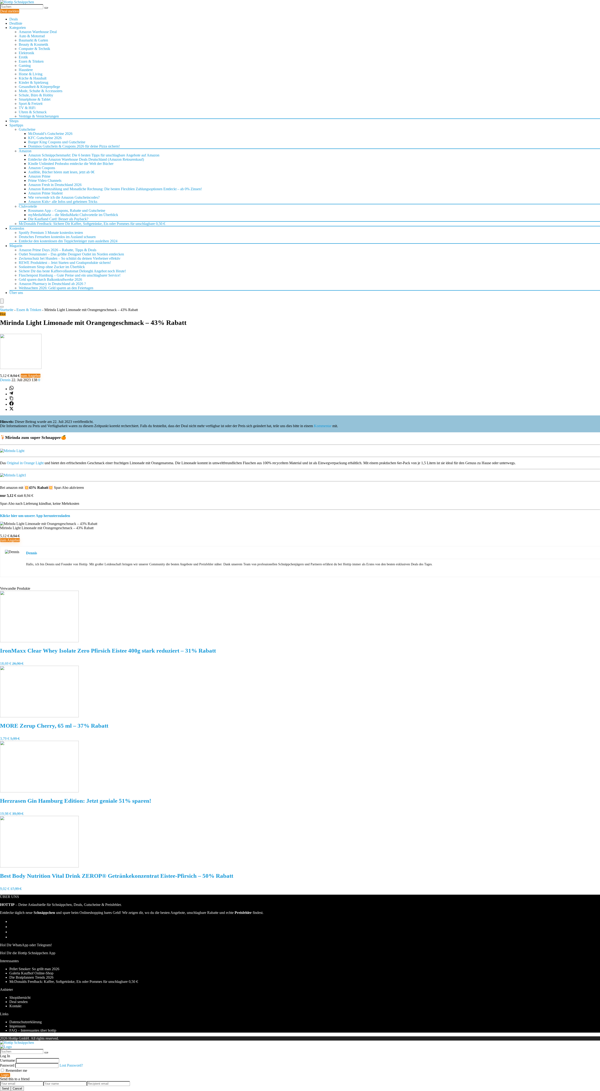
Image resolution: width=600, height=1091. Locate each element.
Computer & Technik (34, 49)
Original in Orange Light (25, 463)
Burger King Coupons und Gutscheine (56, 142)
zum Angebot (31, 376)
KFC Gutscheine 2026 (45, 138)
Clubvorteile (28, 206)
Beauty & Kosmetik (33, 44)
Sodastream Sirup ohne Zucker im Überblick (52, 267)
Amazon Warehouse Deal (38, 32)
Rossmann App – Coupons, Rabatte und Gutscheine (66, 211)
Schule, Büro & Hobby (36, 95)
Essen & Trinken (31, 61)
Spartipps (16, 125)
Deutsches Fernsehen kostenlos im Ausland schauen (57, 237)
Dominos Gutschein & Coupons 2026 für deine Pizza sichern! (74, 146)
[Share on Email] (11, 927)
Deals (13, 19)
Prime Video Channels (44, 180)
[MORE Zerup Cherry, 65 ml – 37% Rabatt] (39, 716)
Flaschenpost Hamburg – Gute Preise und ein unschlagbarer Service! (69, 275)
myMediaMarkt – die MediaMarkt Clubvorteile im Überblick (73, 215)
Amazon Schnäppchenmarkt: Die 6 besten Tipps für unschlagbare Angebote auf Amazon (93, 155)
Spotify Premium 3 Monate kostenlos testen (51, 233)
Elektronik (26, 53)
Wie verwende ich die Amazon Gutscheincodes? (64, 197)
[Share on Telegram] (11, 394)
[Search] (2, 307)
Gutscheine (27, 129)
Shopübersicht (19, 998)
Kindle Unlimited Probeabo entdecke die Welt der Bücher (70, 164)
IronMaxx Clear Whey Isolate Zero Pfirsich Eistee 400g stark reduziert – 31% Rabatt (108, 650)
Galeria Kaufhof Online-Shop (31, 973)
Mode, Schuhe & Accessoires (40, 91)
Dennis (5, 380)
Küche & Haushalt (32, 78)
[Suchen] (46, 7)
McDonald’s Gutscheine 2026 (50, 134)
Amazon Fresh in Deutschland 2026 (55, 185)
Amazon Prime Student (45, 193)
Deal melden (9, 11)
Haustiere (26, 70)
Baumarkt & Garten (33, 40)
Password (7, 1065)
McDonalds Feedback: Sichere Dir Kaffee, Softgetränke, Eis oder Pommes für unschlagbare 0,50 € (92, 224)
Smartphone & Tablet (34, 99)
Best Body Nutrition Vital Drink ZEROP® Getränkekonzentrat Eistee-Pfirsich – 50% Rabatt (116, 876)
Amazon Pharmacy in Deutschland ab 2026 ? (52, 284)
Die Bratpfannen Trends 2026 (31, 977)
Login (5, 1075)
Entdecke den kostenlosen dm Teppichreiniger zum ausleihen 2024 (68, 241)
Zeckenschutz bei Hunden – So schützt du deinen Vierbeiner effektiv (69, 258)
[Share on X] (11, 409)
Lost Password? (71, 1065)
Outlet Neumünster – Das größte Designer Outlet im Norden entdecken (71, 254)
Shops (14, 121)
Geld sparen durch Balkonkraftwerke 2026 (50, 279)
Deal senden (18, 1002)
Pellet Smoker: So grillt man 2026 (34, 969)
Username (7, 1060)
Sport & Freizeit (30, 104)
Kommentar (322, 426)
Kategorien (17, 28)
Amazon (25, 151)
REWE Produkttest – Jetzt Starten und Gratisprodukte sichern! (65, 263)
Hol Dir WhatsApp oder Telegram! (26, 945)
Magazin (15, 246)
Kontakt (15, 1006)
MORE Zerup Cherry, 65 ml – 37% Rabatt (54, 725)
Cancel (17, 1088)
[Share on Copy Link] (11, 399)
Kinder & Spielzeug (33, 82)
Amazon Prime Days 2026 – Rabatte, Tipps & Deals (57, 250)
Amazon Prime (39, 176)
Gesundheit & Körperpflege (39, 87)
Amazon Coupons (41, 168)
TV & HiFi (27, 108)
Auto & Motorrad (32, 36)
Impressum (17, 1026)
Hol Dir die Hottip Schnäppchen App (27, 953)
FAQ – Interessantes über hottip (32, 1030)
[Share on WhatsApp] (11, 389)
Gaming (25, 66)
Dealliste (15, 23)
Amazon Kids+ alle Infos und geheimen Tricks (62, 202)
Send (5, 1088)
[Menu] (2, 301)
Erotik (23, 57)
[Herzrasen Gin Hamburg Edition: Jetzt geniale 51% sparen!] (39, 791)
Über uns (16, 293)
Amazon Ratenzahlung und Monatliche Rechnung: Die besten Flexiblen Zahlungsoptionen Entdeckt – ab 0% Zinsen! (115, 189)
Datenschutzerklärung (25, 1022)
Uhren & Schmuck (33, 112)
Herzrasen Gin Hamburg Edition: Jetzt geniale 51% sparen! (75, 801)
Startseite (6, 310)
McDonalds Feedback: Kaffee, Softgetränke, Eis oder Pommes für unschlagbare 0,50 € (73, 982)
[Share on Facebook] (11, 404)
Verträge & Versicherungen (39, 116)
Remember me (16, 1070)
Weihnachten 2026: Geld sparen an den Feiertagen (56, 288)
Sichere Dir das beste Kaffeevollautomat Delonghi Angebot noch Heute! (72, 271)
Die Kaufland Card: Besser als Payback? (58, 219)
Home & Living (30, 74)
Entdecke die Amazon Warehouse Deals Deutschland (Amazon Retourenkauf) (86, 159)
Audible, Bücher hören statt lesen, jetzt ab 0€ (61, 172)
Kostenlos (16, 228)
